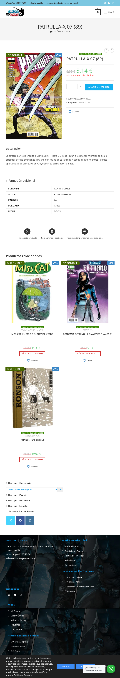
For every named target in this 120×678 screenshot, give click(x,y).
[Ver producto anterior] (106, 50)
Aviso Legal (70, 560)
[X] (10, 520)
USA (68, 31)
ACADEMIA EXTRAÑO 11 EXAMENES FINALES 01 (87, 334)
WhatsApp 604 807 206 (16, 3)
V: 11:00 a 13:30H (18, 646)
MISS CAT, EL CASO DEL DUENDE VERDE (32, 334)
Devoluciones (71, 565)
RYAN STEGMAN (62, 194)
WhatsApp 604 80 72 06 (18, 554)
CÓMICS (82, 102)
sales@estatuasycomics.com (20, 558)
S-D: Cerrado (16, 651)
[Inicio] (51, 31)
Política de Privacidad (75, 555)
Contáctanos (17, 629)
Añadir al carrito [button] (32, 353)
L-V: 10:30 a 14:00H (73, 577)
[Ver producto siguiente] (112, 50)
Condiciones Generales (75, 551)
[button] (58, 60)
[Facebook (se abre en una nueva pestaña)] (109, 3)
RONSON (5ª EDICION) (32, 439)
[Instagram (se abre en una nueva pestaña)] (112, 3)
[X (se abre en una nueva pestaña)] (105, 3)
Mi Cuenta (15, 611)
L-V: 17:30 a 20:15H (19, 642)
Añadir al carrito (99, 87)
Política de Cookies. (23, 675)
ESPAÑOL (36, 436)
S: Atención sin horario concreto (79, 586)
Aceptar (66, 666)
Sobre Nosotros (72, 546)
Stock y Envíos (17, 615)
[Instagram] (29, 520)
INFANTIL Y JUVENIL (36, 330)
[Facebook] (20, 520)
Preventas (15, 624)
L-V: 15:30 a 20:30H (73, 582)
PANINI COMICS (62, 188)
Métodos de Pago (19, 620)
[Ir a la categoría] (60, 489)
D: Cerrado (70, 591)
